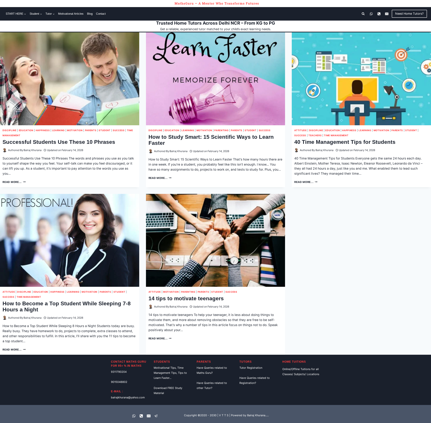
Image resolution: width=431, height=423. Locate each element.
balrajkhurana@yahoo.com (128, 397)
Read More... (14, 182)
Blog (90, 13)
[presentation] (69, 78)
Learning (58, 130)
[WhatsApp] (371, 13)
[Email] (386, 13)
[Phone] (379, 13)
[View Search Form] (363, 14)
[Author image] (5, 150)
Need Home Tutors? (409, 13)
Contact (101, 13)
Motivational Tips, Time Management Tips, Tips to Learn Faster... (170, 373)
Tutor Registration (250, 367)
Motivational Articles (71, 13)
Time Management (336, 135)
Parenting (221, 130)
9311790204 (119, 371)
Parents (90, 130)
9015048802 (119, 382)
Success (119, 130)
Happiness (43, 130)
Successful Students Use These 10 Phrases (59, 142)
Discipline (9, 130)
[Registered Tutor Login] (156, 416)
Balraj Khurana (33, 150)
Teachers (315, 135)
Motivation (75, 130)
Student (104, 130)
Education (26, 130)
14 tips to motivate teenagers (186, 298)
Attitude (300, 130)
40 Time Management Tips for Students (344, 142)
